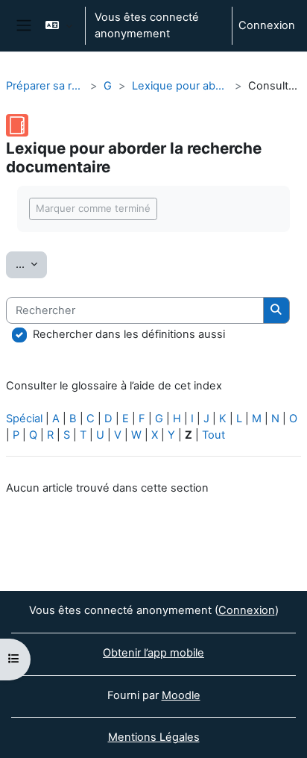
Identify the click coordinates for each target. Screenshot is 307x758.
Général (108, 86)
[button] (58, 25)
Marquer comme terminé (93, 208)
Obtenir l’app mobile (153, 653)
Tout (213, 435)
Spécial (24, 418)
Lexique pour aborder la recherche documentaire (180, 86)
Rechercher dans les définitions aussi (129, 334)
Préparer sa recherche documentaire (45, 86)
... (31, 264)
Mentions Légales (154, 737)
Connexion (266, 25)
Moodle (181, 695)
